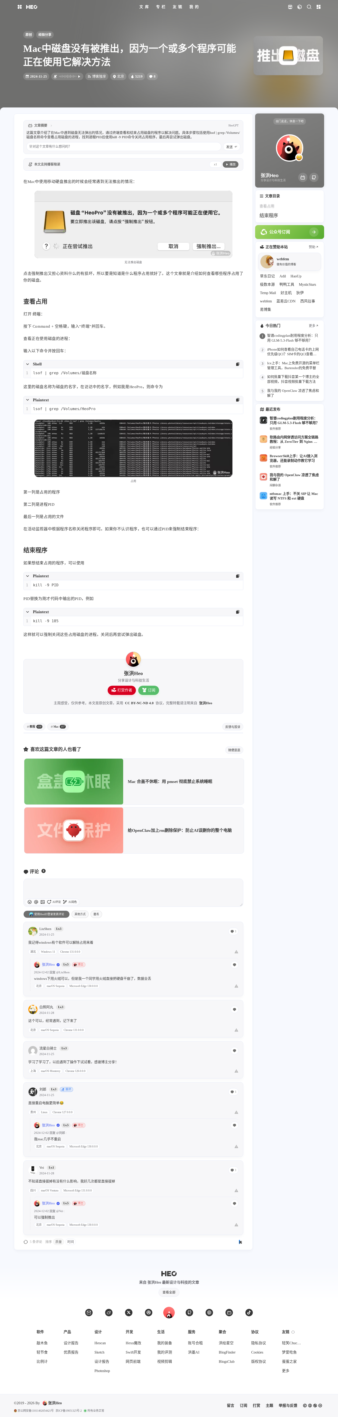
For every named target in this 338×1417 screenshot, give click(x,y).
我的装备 (164, 1343)
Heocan (100, 1343)
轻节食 (42, 1352)
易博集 (265, 309)
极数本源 (267, 284)
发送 (229, 147)
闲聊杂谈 (275, 485)
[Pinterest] (209, 1312)
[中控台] (318, 7)
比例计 (42, 1362)
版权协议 (258, 1362)
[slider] (241, 904)
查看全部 (169, 1292)
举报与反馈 (288, 1406)
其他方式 (80, 914)
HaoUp (296, 276)
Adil (282, 276)
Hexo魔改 (133, 1343)
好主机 (286, 293)
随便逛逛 (234, 750)
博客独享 (99, 76)
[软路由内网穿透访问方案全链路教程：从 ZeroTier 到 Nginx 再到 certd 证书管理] (263, 439)
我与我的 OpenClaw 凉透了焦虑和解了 (294, 477)
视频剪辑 (164, 1362)
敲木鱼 (42, 1343)
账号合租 (195, 1343)
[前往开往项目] (290, 7)
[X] (128, 1312)
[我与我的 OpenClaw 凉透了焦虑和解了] (263, 477)
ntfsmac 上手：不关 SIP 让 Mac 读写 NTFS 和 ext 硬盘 (294, 496)
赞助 (312, 247)
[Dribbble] (148, 1312)
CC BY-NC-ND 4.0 (139, 703)
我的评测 (164, 1352)
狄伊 (300, 293)
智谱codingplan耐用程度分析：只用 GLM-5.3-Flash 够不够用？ (294, 420)
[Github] (314, 177)
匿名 (96, 914)
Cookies (257, 1352)
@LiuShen (63, 972)
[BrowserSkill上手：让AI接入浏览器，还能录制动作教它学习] (263, 458)
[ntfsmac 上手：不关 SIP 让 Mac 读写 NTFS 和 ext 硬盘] (263, 496)
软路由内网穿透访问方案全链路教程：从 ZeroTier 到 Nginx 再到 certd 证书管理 (294, 439)
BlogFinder (227, 1352)
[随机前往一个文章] (299, 7)
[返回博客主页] (32, 7)
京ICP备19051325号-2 (69, 1410)
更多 (312, 325)
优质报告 (71, 1352)
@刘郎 (60, 1132)
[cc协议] (312, 1406)
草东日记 (267, 276)
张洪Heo (205, 703)
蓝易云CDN (286, 301)
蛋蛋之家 (289, 1362)
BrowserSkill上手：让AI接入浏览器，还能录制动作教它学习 (293, 458)
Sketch (99, 1352)
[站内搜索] (309, 7)
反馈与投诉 (232, 727)
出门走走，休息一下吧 (290, 121)
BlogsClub (227, 1362)
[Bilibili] (302, 177)
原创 (28, 34)
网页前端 (133, 1362)
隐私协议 (258, 1343)
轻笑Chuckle (292, 1343)
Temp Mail (268, 293)
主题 (269, 1406)
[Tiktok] (249, 1312)
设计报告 (71, 1343)
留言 (230, 1406)
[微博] (109, 1312)
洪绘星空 (226, 1343)
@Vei (59, 1211)
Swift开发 (133, 1352)
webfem (266, 301)
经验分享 (44, 34)
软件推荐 (275, 428)
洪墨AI (193, 1352)
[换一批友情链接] (293, 1332)
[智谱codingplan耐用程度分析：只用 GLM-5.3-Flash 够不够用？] (263, 420)
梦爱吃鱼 (289, 1352)
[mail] (89, 1312)
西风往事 (307, 301)
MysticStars (307, 284)
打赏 (256, 1406)
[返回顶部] (169, 1312)
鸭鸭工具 (286, 284)
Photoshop (102, 1371)
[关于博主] (133, 659)
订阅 (151, 690)
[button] (36, 902)
